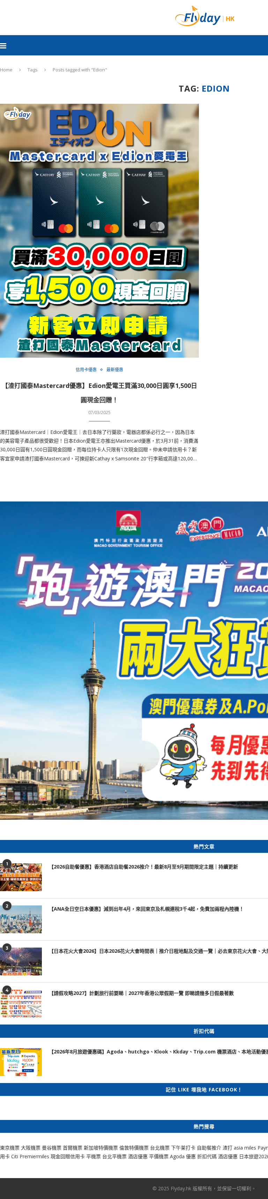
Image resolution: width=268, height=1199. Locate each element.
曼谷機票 (51, 1147)
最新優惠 (114, 369)
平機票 (94, 1156)
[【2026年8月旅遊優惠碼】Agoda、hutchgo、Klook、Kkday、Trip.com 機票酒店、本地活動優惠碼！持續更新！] (21, 1062)
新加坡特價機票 (101, 1147)
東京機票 (10, 1147)
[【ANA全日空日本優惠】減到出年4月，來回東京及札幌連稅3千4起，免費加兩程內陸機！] (21, 919)
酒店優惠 (138, 1156)
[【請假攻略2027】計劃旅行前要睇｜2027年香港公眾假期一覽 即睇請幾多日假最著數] (21, 1004)
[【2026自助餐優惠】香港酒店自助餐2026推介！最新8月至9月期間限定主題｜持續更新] (21, 877)
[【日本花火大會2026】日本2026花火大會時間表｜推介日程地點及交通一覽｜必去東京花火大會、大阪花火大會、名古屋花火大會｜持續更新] (21, 961)
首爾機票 (72, 1147)
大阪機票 (30, 1147)
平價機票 (159, 1156)
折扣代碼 (207, 1156)
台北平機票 (115, 1156)
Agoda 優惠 (183, 1156)
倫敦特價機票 (134, 1147)
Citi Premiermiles (30, 1156)
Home (6, 70)
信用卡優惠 (86, 369)
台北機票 (160, 1147)
